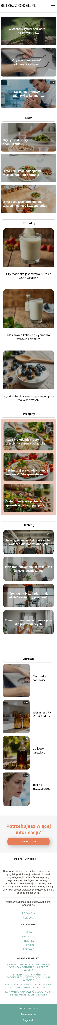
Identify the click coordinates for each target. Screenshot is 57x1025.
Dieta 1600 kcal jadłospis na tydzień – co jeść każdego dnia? (25, 203)
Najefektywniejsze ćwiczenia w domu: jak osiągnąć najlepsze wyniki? (28, 967)
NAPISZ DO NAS (28, 841)
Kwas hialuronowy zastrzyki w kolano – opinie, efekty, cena (27, 94)
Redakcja (28, 913)
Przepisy (29, 413)
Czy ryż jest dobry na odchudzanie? (17, 142)
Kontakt (28, 917)
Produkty (29, 223)
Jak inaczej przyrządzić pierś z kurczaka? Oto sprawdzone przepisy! (27, 472)
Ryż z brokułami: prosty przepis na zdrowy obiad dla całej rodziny (25, 441)
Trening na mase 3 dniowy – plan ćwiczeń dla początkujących (28, 542)
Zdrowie (28, 658)
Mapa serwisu (28, 1014)
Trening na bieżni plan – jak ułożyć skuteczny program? (28, 595)
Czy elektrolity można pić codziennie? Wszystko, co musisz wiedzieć (28, 977)
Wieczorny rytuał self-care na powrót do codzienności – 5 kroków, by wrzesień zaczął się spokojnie (27, 31)
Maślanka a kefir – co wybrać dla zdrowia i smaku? (28, 337)
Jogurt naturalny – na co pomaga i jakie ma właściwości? (28, 398)
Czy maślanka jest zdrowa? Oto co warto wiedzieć (28, 275)
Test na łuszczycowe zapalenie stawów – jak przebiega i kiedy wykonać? (43, 787)
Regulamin (28, 1020)
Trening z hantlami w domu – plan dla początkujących (28, 622)
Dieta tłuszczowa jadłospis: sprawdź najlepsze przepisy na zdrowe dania (27, 503)
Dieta (28, 118)
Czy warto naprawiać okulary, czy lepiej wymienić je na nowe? (26, 62)
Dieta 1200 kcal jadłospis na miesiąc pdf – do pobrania (22, 172)
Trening (29, 525)
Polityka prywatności (28, 1008)
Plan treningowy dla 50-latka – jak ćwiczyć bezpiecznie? (28, 568)
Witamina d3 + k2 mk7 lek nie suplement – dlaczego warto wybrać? (42, 714)
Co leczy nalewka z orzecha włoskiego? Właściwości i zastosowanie (41, 750)
